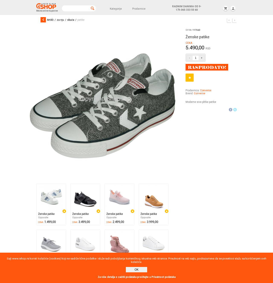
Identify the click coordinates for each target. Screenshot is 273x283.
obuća (70, 19)
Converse (205, 90)
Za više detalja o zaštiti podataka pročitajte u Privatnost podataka (137, 277)
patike (80, 19)
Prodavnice (138, 8)
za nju (60, 19)
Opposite (43, 217)
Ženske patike (46, 213)
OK (137, 269)
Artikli (50, 19)
